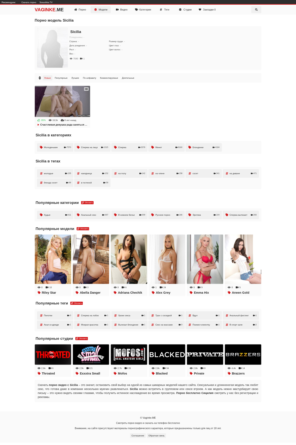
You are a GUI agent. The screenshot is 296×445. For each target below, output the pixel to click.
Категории (145, 9)
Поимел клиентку (206, 324)
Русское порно (169, 215)
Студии (187, 9)
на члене (169, 173)
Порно (82, 9)
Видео (123, 9)
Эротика (206, 215)
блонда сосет (57, 182)
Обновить (88, 203)
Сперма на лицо (94, 147)
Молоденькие (57, 147)
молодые (57, 173)
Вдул (206, 315)
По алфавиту (89, 78)
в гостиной (94, 182)
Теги (166, 9)
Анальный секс (94, 215)
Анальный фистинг (243, 315)
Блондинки (206, 147)
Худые (57, 215)
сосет (206, 173)
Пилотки (57, 315)
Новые (47, 78)
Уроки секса (131, 315)
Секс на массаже (169, 324)
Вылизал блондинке (131, 324)
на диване (243, 173)
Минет (169, 147)
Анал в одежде (57, 324)
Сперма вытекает (243, 215)
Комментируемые (109, 78)
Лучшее (75, 78)
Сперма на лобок (94, 315)
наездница (94, 173)
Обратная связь (156, 435)
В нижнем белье (131, 215)
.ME (49, 9)
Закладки (209, 9)
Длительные (128, 78)
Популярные (61, 78)
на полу (131, 173)
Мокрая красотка (94, 324)
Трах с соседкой (169, 315)
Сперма (131, 147)
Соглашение (138, 435)
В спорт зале (243, 324)
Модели (102, 9)
